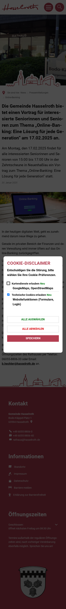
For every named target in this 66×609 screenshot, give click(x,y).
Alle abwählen (33, 328)
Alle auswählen (33, 319)
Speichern (33, 338)
